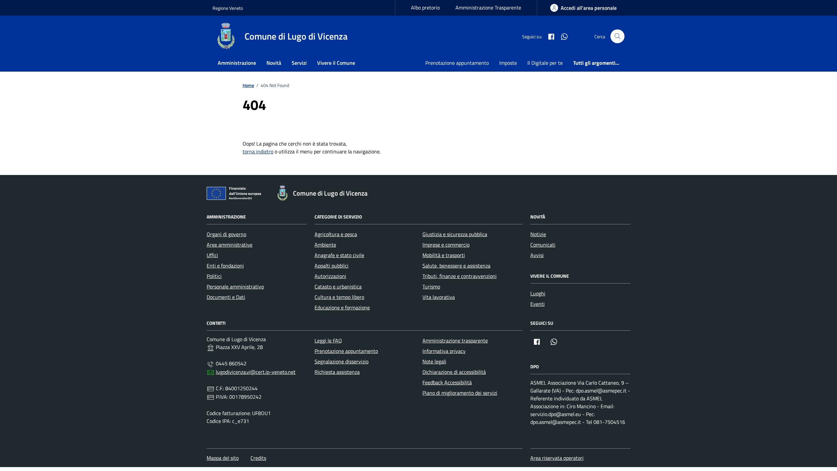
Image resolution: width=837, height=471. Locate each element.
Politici (214, 276)
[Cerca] (617, 36)
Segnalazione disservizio (341, 361)
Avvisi (537, 255)
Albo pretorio (425, 7)
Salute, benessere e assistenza (456, 266)
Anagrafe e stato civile (339, 255)
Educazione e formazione (342, 307)
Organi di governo (226, 234)
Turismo (431, 286)
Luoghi (537, 293)
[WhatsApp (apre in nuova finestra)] (561, 36)
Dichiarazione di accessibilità (454, 372)
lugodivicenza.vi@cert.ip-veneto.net (256, 372)
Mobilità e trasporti (443, 255)
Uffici (212, 255)
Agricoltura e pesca (336, 234)
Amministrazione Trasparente (488, 7)
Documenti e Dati (226, 297)
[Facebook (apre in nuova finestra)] (548, 36)
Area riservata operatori (557, 458)
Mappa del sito (223, 458)
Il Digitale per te (545, 63)
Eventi (537, 304)
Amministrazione (237, 63)
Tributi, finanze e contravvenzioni (459, 276)
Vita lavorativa (438, 297)
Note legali (434, 361)
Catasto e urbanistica (338, 286)
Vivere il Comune (336, 63)
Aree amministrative (229, 245)
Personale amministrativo (235, 286)
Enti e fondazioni (225, 266)
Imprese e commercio (446, 245)
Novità (273, 63)
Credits (258, 458)
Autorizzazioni (330, 276)
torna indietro (258, 151)
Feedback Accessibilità (447, 382)
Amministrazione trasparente (455, 340)
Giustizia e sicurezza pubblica (454, 234)
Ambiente (325, 245)
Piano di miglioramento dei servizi (459, 393)
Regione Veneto (228, 8)
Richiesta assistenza (337, 372)
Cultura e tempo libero (339, 297)
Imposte (508, 63)
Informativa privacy (444, 351)
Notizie (538, 234)
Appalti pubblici (332, 266)
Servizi (299, 63)
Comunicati (542, 245)
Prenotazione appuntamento (457, 63)
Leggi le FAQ (328, 340)
